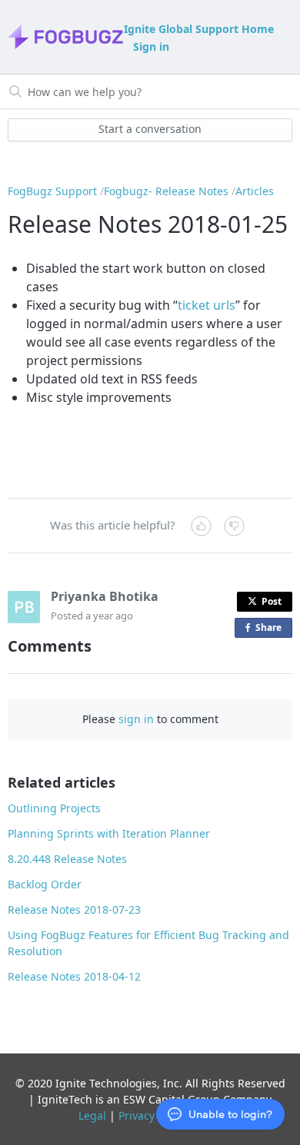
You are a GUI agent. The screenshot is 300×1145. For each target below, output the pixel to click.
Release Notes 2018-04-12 (74, 976)
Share (271, 629)
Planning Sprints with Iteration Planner (109, 833)
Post (272, 601)
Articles (254, 191)
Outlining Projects (54, 808)
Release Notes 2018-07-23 (74, 909)
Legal (92, 1115)
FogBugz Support (52, 191)
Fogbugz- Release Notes (166, 191)
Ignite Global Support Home (199, 29)
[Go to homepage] (65, 37)
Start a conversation (150, 128)
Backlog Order (45, 884)
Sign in (151, 46)
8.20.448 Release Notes (67, 858)
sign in (136, 719)
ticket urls (206, 305)
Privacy (136, 1115)
